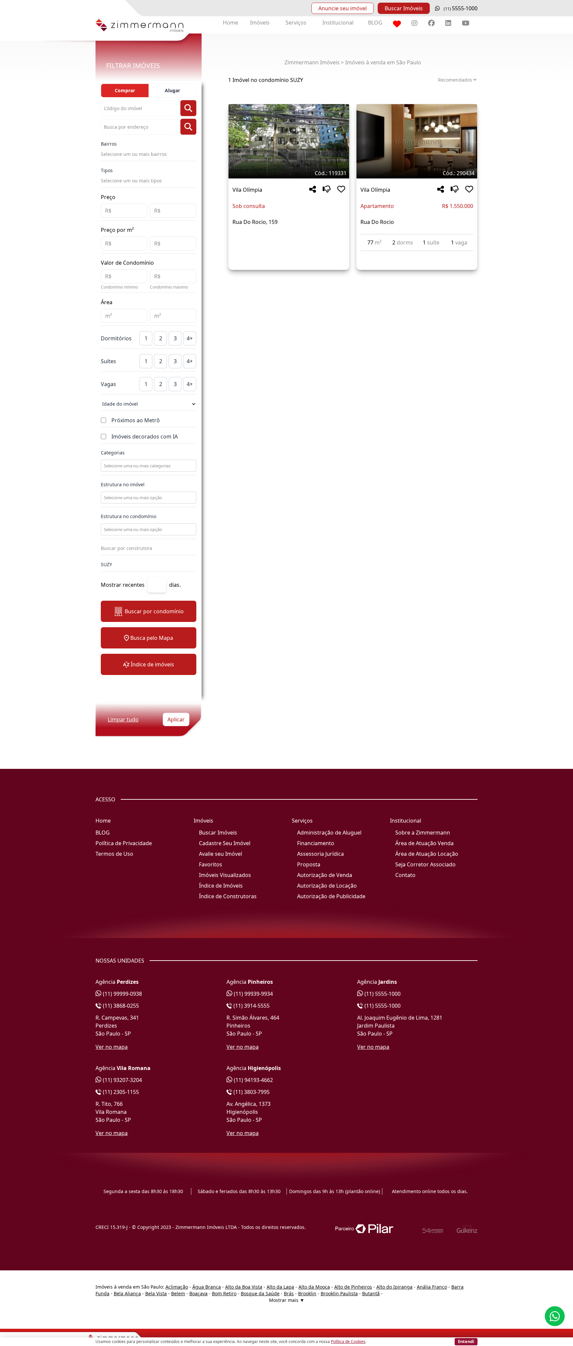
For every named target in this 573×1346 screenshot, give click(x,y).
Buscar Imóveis (404, 8)
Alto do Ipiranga (394, 1287)
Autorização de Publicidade (331, 896)
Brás (289, 1293)
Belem (178, 1293)
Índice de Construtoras (228, 896)
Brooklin (307, 1293)
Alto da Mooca (314, 1287)
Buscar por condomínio (154, 611)
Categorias (113, 452)
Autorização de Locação (327, 885)
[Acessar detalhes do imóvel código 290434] (416, 255)
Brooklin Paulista (339, 1293)
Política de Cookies (348, 1341)
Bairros (109, 144)
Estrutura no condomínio (128, 516)
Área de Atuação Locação (426, 853)
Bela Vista (156, 1293)
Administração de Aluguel (329, 832)
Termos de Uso (114, 853)
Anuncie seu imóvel (342, 8)
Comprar (125, 90)
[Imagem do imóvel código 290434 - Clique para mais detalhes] (416, 141)
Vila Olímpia (247, 189)
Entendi (466, 1341)
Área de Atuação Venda (424, 843)
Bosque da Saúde (260, 1293)
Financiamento (315, 843)
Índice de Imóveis (221, 885)
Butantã (371, 1293)
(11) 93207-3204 (121, 1080)
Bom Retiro (224, 1293)
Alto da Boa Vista (243, 1287)
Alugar (172, 90)
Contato (405, 875)
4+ (190, 338)
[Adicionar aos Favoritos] (341, 189)
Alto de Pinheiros (353, 1287)
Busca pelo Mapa (151, 637)
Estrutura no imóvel (123, 484)
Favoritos (210, 864)
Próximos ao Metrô (135, 420)
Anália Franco (432, 1287)
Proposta (308, 864)
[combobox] (148, 466)
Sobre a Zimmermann (422, 832)
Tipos (107, 170)
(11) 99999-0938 (121, 993)
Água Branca (206, 1287)
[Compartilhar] (312, 189)
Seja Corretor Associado (425, 864)
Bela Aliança (127, 1293)
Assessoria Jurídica (320, 853)
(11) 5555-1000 (382, 993)
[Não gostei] (327, 189)
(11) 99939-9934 (252, 993)
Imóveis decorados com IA (144, 436)
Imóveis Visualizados (225, 875)
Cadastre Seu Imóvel (224, 843)
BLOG (375, 22)
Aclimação (176, 1287)
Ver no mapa (112, 1046)
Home (230, 22)
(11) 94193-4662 (252, 1080)
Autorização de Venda (324, 875)
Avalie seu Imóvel (220, 853)
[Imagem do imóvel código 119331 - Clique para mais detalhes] (288, 141)
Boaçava (198, 1293)
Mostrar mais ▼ (286, 1300)
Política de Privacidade (124, 843)
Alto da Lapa (280, 1287)
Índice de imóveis (152, 664)
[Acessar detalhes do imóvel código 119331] (288, 238)
